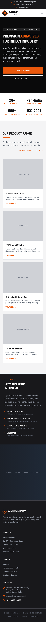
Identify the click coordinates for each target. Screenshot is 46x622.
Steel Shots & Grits (9, 548)
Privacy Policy (13, 616)
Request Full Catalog (29, 151)
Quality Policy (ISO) (10, 571)
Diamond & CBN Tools (11, 552)
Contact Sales (23, 79)
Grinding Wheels (9, 537)
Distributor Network (10, 575)
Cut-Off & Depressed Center (13, 541)
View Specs (10, 204)
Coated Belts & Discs (10, 545)
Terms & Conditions (30, 616)
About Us (6, 564)
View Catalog (23, 70)
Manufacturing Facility (11, 568)
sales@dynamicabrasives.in (16, 596)
